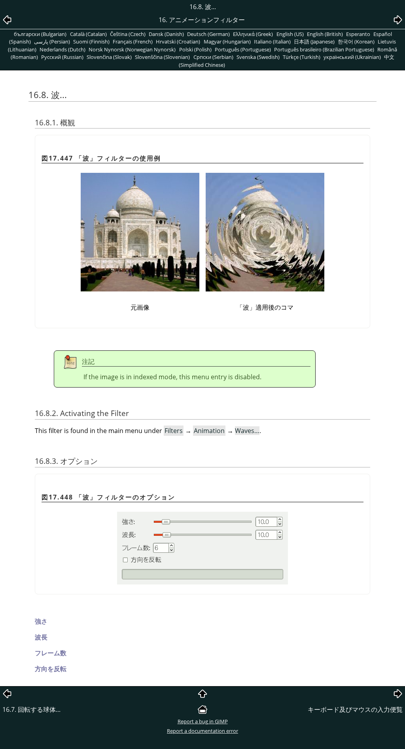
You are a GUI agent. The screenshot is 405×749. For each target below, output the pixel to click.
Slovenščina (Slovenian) (162, 57)
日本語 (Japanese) (314, 41)
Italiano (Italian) (272, 41)
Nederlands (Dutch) (62, 49)
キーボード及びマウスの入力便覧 (355, 709)
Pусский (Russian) (62, 57)
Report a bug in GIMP (203, 721)
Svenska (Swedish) (258, 57)
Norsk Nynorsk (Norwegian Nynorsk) (132, 49)
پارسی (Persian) (52, 41)
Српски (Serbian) (213, 57)
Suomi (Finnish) (91, 41)
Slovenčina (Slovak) (109, 57)
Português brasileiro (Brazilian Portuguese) (324, 49)
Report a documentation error (202, 730)
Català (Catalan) (88, 34)
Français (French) (133, 41)
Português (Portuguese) (243, 49)
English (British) (325, 34)
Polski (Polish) (195, 49)
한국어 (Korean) (356, 41)
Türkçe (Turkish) (301, 57)
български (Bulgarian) (40, 34)
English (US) (290, 34)
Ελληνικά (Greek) (253, 34)
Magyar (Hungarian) (227, 41)
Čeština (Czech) (128, 34)
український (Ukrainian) (352, 57)
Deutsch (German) (208, 34)
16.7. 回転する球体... (31, 709)
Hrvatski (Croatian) (178, 41)
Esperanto (358, 34)
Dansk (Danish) (166, 34)
